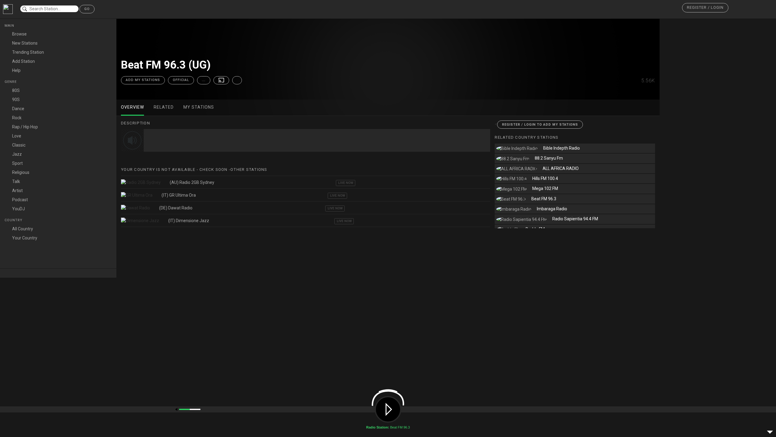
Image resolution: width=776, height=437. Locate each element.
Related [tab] (164, 107)
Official (181, 80)
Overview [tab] (132, 107)
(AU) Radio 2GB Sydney (192, 182)
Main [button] (10, 26)
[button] (705, 8)
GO (87, 9)
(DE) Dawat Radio (175, 207)
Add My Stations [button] (143, 80)
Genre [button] (11, 82)
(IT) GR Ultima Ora (179, 195)
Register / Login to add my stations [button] (540, 125)
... (204, 80)
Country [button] (14, 220)
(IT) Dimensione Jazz (188, 220)
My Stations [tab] (198, 107)
